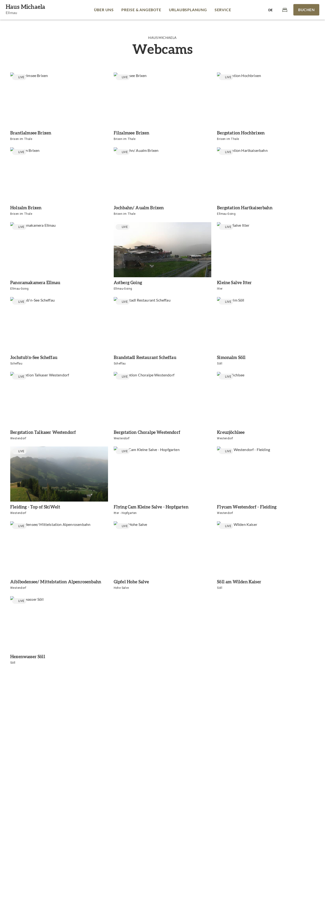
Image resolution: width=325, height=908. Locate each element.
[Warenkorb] (285, 9)
